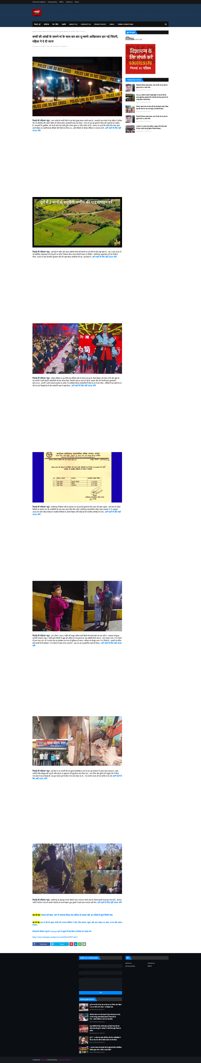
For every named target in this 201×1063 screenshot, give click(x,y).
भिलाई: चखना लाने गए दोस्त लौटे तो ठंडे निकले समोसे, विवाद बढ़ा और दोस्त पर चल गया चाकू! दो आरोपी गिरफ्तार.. (152, 107)
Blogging (43, 1060)
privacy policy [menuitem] (100, 24)
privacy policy (52, 2)
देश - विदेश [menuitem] (55, 24)
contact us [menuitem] (86, 24)
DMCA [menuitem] (112, 24)
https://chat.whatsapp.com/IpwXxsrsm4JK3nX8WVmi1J (54, 937)
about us (129, 963)
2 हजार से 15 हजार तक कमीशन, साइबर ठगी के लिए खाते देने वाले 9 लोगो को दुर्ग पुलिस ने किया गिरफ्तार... (151, 127)
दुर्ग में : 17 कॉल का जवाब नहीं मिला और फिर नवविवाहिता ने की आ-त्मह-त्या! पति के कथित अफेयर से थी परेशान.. (105, 1038)
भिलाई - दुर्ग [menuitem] (37, 24)
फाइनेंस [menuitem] (64, 24)
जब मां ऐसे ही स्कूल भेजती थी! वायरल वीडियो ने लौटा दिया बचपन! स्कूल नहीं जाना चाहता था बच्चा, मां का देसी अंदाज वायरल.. (77, 923)
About (77, 2)
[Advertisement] (77, 164)
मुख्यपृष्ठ (34, 31)
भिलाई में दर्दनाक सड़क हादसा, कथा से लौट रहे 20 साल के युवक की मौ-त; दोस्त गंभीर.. (152, 86)
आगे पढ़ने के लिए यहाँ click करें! (104, 256)
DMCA (61, 2)
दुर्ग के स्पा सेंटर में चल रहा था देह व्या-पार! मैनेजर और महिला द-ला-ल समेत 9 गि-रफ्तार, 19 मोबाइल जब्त (105, 1005)
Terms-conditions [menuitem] (125, 24)
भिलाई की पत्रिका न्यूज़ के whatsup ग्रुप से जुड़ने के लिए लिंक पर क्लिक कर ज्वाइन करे (62, 931)
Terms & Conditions (39, 2)
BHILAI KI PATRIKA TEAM (42, 46)
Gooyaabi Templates (64, 1060)
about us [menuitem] (73, 24)
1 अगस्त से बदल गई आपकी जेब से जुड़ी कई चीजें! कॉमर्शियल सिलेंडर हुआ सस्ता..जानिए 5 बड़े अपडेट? (106, 1048)
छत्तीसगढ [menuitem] (46, 24)
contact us (69, 2)
